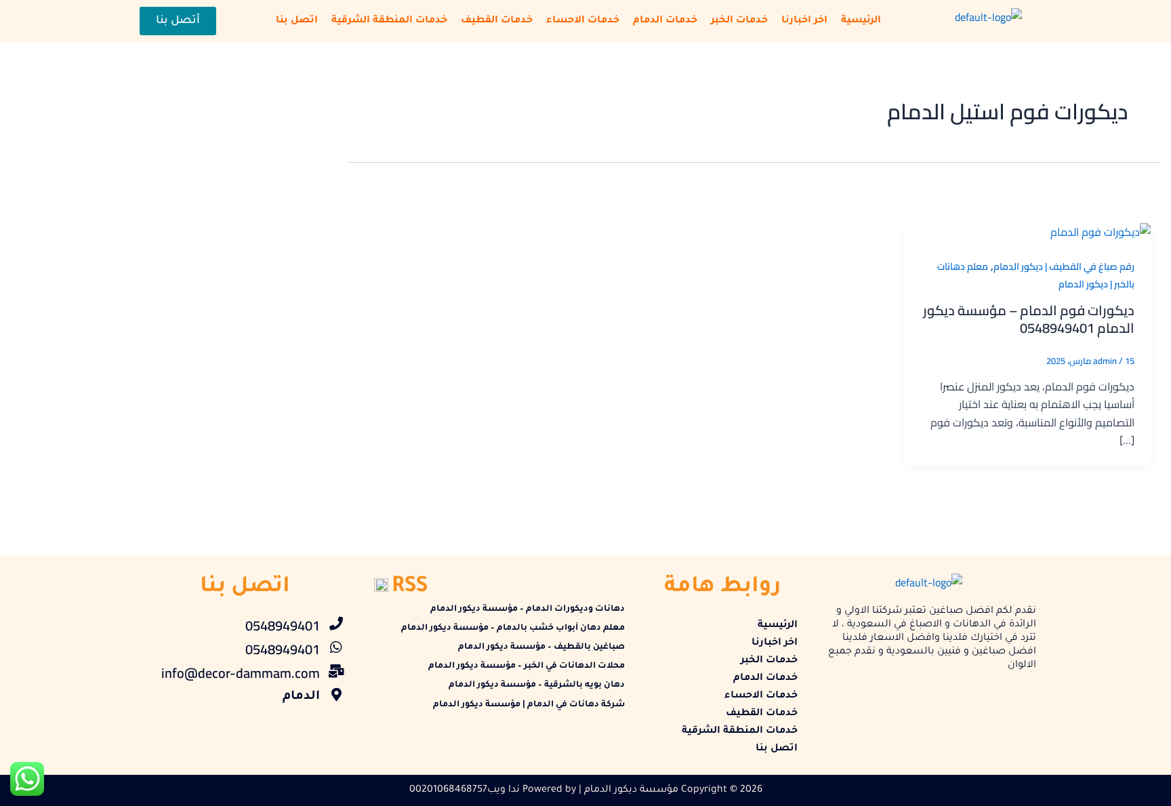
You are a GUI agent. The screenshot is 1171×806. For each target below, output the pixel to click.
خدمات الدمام (665, 21)
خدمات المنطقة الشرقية (389, 21)
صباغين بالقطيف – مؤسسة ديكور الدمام (541, 647)
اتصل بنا (297, 21)
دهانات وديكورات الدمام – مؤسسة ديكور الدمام (527, 609)
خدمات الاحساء (582, 21)
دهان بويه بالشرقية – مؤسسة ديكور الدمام (537, 685)
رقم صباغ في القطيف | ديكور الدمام (1063, 266)
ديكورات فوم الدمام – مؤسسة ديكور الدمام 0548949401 (1028, 319)
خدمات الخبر (739, 21)
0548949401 (282, 625)
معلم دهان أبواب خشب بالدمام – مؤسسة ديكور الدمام (513, 628)
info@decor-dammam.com (240, 672)
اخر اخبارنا (804, 21)
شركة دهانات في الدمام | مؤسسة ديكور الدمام (529, 705)
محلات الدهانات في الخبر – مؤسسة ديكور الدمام (526, 666)
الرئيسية (861, 21)
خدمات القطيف (497, 21)
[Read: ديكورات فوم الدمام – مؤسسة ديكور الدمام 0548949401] (1100, 230)
